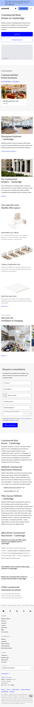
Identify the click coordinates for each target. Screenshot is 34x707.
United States (25, 605)
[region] (17, 52)
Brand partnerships (6, 648)
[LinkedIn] (30, 611)
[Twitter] (24, 611)
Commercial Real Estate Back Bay (10, 593)
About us (3, 621)
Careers (3, 625)
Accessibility (4, 691)
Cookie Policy (15, 689)
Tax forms (4, 662)
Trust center (4, 632)
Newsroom (4, 627)
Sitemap (12, 691)
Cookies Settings (25, 689)
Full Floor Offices (8, 491)
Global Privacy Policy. (14, 420)
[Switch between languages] (15, 8)
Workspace (3, 605)
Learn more (11, 4)
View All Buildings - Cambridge (9, 81)
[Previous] (2, 3)
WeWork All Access (25, 550)
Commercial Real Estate (14, 605)
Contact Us (17, 34)
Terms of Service (25, 418)
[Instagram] (17, 611)
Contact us (4, 655)
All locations (4, 673)
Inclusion (3, 623)
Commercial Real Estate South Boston (11, 597)
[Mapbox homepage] (5, 58)
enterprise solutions (16, 553)
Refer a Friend (5, 643)
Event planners (5, 646)
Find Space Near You (17, 40)
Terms (8, 689)
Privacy (3, 689)
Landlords (4, 641)
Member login (5, 657)
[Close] (32, 3)
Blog (2, 629)
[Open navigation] (31, 8)
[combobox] (5, 395)
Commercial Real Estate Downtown (11, 595)
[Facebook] (10, 611)
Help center (4, 659)
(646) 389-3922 (6, 677)
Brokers (3, 639)
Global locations (5, 618)
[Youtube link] (3, 611)
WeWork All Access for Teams (12, 487)
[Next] (3, 3)
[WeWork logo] (5, 8)
